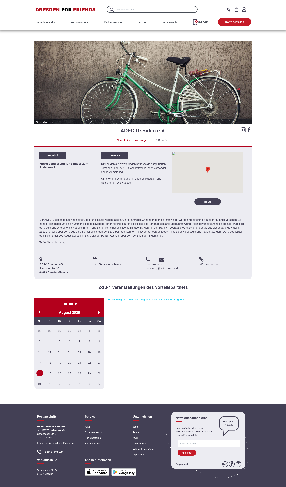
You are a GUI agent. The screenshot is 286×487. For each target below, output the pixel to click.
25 (49, 373)
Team (136, 432)
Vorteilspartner (79, 22)
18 (49, 362)
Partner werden (113, 22)
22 (89, 362)
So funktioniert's (45, 22)
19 (59, 362)
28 (79, 373)
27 (69, 373)
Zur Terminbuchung (53, 242)
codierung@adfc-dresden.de (162, 268)
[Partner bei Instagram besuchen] (244, 129)
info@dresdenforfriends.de (60, 443)
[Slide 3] (146, 134)
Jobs (135, 426)
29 (89, 373)
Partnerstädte (169, 22)
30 (99, 373)
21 (79, 362)
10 (39, 352)
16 (99, 352)
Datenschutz (139, 443)
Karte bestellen (234, 22)
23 (99, 362)
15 (89, 352)
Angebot (52, 155)
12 (59, 352)
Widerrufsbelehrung (143, 448)
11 (49, 352)
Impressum (138, 454)
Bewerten (163, 140)
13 (69, 352)
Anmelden (187, 452)
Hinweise (114, 155)
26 (59, 373)
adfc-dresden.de (208, 264)
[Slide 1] (139, 134)
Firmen (142, 22)
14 (79, 352)
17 (39, 362)
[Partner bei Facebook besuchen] (249, 129)
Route (208, 202)
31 (39, 384)
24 (39, 373)
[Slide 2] (143, 134)
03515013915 (154, 264)
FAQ (87, 426)
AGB (135, 437)
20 (69, 362)
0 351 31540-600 (54, 452)
